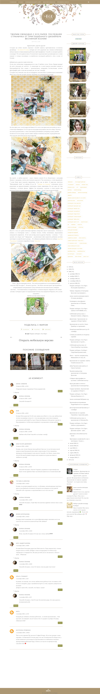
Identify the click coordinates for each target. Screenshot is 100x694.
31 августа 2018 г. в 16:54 (22, 413)
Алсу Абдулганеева (23, 543)
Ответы (16, 392)
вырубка (70, 190)
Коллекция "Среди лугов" (74, 214)
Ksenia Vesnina (24, 396)
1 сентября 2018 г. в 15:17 (25, 597)
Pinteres (47, 329)
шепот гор (86, 256)
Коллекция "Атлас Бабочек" (74, 203)
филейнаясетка (81, 251)
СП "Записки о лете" (72, 243)
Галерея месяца (77, 190)
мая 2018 (72, 448)
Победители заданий (73, 232)
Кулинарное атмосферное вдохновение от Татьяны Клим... (78, 303)
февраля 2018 (74, 455)
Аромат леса (85, 184)
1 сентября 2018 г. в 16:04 (25, 531)
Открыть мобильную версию (36, 340)
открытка (80, 227)
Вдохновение (83, 187)
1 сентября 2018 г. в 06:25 (22, 483)
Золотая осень (71, 200)
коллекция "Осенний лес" (74, 211)
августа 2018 (73, 283)
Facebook (26, 329)
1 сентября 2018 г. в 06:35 (22, 516)
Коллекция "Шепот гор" (73, 222)
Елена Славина (21, 383)
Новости (80, 224)
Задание (70, 195)
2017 (70, 460)
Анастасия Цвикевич (24, 444)
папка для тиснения (72, 229)
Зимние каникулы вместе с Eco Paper (77, 198)
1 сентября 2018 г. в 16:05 (25, 500)
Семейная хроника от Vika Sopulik (53, 367)
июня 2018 (73, 445)
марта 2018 (73, 452)
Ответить (60, 391)
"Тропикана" (71, 184)
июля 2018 (73, 443)
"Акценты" (37, 241)
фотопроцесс (71, 253)
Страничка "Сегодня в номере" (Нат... (36, 367)
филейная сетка (71, 251)
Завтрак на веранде (82, 192)
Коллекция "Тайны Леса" (73, 219)
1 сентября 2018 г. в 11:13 (22, 578)
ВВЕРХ (48, 690)
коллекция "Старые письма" (74, 216)
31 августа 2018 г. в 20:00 (25, 431)
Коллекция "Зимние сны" (74, 208)
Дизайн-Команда (72, 192)
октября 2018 (73, 278)
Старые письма (83, 243)
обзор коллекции (72, 227)
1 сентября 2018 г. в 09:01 (22, 545)
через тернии (78, 256)
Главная (13, 2)
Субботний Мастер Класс (74, 245)
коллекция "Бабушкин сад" (74, 206)
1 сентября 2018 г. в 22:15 (22, 614)
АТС (77, 187)
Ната (18, 611)
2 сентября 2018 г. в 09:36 (22, 632)
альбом (78, 184)
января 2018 (73, 457)
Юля (17, 411)
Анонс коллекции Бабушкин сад (79, 399)
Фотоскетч (79, 253)
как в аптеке (80, 200)
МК (68, 224)
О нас (21, 2)
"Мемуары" (70, 182)
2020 (70, 267)
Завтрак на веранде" (44, 184)
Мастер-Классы (49, 2)
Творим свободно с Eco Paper (38, 333)
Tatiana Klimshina (23, 481)
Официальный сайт (33, 2)
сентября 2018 (74, 281)
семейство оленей (72, 237)
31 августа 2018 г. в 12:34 (22, 386)
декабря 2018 (73, 274)
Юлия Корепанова (23, 514)
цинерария (70, 256)
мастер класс (84, 222)
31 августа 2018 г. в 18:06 (22, 446)
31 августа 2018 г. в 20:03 (25, 467)
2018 (70, 271)
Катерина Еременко (23, 630)
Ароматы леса (71, 187)
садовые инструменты (73, 235)
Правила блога (63, 2)
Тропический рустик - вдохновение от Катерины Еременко (78, 373)
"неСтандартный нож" (80, 182)
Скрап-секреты (82, 237)
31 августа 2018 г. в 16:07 (25, 398)
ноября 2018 (73, 276)
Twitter (37, 329)
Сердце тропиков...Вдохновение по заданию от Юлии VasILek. (81, 471)
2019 (70, 269)
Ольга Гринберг (22, 576)
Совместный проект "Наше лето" (76, 240)
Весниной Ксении (23, 50)
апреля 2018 (73, 450)
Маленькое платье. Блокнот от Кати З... (18, 367)
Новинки (73, 224)
